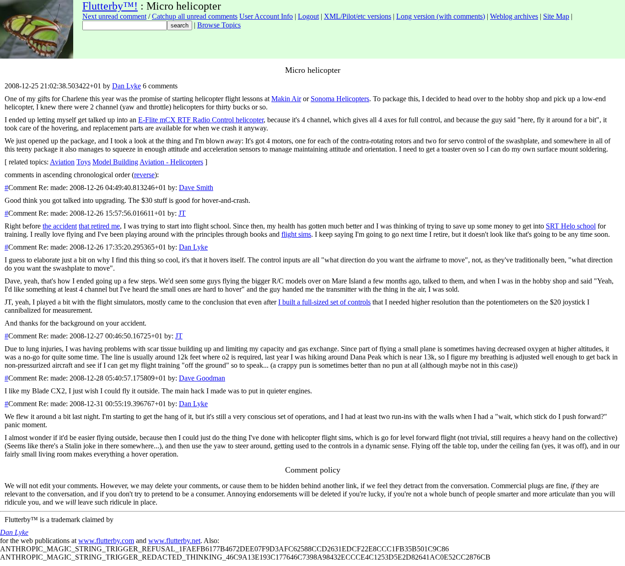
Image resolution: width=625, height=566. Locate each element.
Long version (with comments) (440, 16)
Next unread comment (114, 16)
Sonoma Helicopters (340, 99)
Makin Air (286, 99)
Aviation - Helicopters (171, 162)
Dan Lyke (126, 86)
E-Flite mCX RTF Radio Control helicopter (201, 120)
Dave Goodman (202, 378)
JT (182, 213)
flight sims (296, 234)
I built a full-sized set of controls (324, 302)
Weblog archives (514, 16)
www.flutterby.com (106, 540)
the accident (60, 226)
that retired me (99, 226)
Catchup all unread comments (194, 16)
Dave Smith (196, 187)
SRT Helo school (571, 226)
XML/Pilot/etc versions (357, 16)
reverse (144, 175)
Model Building (115, 162)
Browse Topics (219, 25)
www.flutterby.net (174, 540)
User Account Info (266, 16)
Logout (308, 16)
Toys (83, 162)
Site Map (556, 16)
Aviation (62, 162)
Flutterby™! (110, 6)
